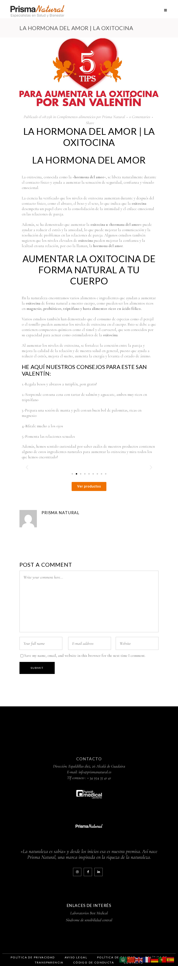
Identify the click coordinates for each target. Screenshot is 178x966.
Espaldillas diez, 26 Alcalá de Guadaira (96, 766)
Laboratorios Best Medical (89, 913)
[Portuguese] (163, 959)
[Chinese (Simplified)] (131, 959)
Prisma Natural (113, 116)
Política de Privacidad (33, 957)
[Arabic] (123, 959)
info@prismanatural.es (95, 771)
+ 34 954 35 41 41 (99, 777)
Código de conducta (93, 962)
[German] (155, 959)
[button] (27, 467)
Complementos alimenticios (76, 116)
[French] (147, 959)
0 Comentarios (139, 116)
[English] (139, 959)
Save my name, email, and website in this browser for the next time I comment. (84, 655)
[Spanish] (171, 959)
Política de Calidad (116, 957)
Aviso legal (76, 957)
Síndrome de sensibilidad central (89, 919)
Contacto (89, 758)
